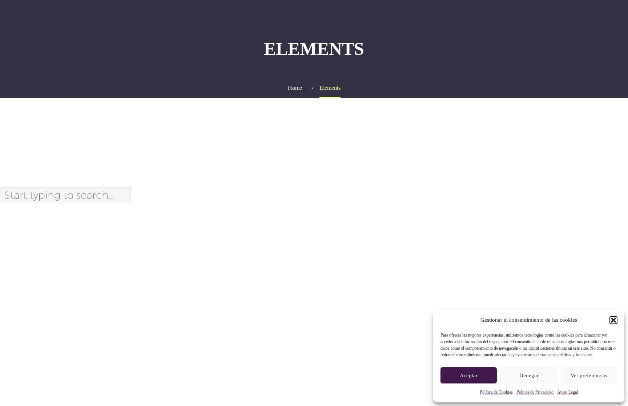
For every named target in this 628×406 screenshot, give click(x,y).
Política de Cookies (496, 392)
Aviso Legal (567, 392)
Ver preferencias (589, 375)
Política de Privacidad (534, 392)
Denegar (529, 375)
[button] (613, 320)
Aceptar (469, 375)
